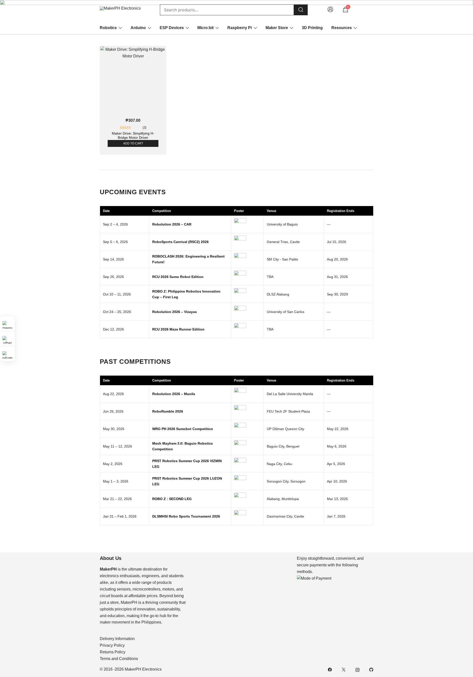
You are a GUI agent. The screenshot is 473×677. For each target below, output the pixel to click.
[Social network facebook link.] (330, 669)
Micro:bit (205, 28)
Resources (341, 28)
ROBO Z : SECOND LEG (172, 499)
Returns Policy (112, 652)
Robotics (108, 28)
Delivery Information (117, 639)
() (144, 127)
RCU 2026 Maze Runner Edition (178, 329)
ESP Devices (172, 28)
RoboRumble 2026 (167, 411)
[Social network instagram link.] (357, 669)
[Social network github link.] (371, 669)
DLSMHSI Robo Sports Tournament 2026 (186, 516)
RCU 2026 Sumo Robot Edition (177, 277)
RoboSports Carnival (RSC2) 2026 (180, 242)
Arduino (138, 28)
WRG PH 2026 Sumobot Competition (182, 429)
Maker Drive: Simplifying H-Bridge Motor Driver (133, 135)
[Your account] (330, 10)
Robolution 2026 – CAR (171, 224)
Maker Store (277, 28)
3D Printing (312, 28)
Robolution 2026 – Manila (173, 394)
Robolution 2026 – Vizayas (174, 312)
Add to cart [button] (133, 143)
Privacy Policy (112, 645)
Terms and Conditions (119, 659)
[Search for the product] (301, 10)
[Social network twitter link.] (344, 669)
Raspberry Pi (239, 28)
